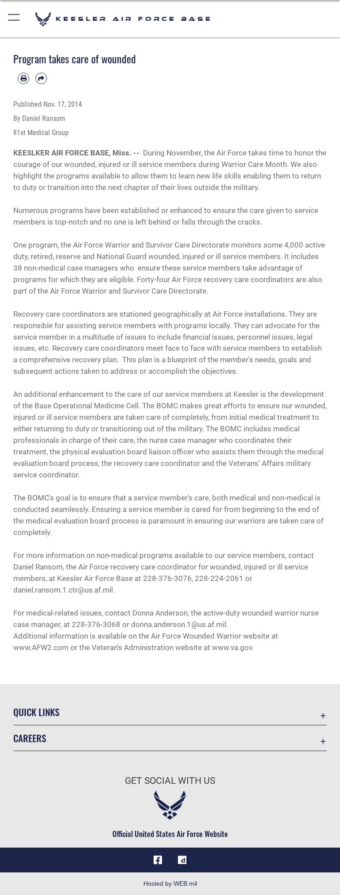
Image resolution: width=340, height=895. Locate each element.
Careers (29, 738)
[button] (14, 19)
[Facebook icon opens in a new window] (157, 860)
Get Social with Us (170, 780)
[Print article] (23, 78)
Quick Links (36, 712)
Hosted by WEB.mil (170, 883)
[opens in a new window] (182, 860)
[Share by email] (41, 78)
